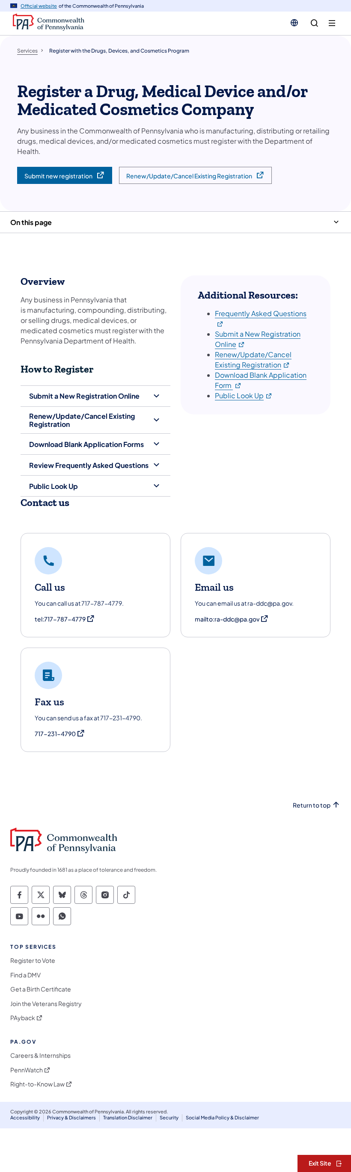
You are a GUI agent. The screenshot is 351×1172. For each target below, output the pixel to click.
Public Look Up (244, 395)
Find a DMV (25, 975)
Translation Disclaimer (127, 1117)
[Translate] (294, 23)
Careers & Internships (40, 1055)
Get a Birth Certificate (40, 989)
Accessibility (25, 1117)
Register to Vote (32, 960)
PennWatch (26, 1070)
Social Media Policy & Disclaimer (222, 1117)
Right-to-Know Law (37, 1084)
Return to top (311, 805)
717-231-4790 (60, 733)
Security (169, 1117)
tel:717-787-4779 (65, 619)
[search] (314, 23)
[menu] (332, 23)
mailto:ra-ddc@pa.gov (232, 619)
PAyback (22, 1017)
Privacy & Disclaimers (71, 1117)
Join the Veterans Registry (46, 1003)
